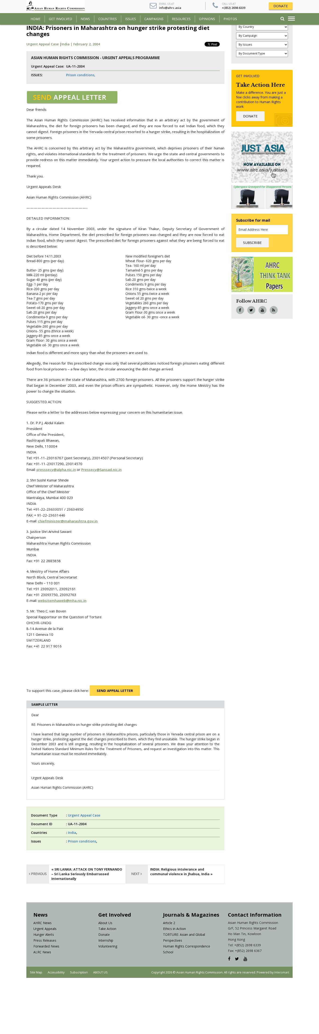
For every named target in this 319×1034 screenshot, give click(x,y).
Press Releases (44, 940)
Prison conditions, (80, 75)
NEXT (136, 873)
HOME (35, 19)
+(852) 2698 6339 (233, 8)
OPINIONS (207, 19)
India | (67, 44)
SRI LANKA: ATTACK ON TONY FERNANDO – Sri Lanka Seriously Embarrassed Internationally (86, 874)
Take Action (107, 928)
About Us (105, 923)
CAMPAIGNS (153, 19)
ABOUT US (100, 972)
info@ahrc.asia (170, 8)
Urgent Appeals (45, 928)
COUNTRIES (107, 19)
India (72, 832)
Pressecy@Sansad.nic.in (101, 469)
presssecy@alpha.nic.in (56, 469)
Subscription (79, 972)
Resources (181, 19)
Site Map (36, 972)
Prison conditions (82, 841)
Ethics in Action (174, 928)
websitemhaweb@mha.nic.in (62, 600)
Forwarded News (46, 946)
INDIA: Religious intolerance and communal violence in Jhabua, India (179, 871)
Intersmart (281, 972)
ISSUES (130, 19)
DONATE (280, 6)
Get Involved (60, 19)
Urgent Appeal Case (42, 44)
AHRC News (42, 923)
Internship (105, 940)
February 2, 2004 (86, 44)
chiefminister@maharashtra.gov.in (68, 521)
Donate (104, 934)
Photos (230, 19)
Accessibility (56, 972)
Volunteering (107, 946)
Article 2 (169, 923)
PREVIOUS (38, 873)
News (85, 19)
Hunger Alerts (43, 934)
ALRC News (42, 952)
